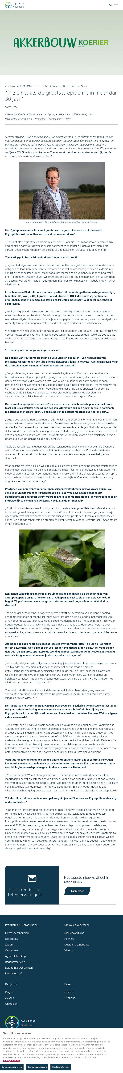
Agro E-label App (15, 956)
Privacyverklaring (11, 1060)
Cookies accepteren (12, 1067)
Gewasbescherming (17, 933)
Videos (68, 950)
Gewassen (11, 950)
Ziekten (9, 998)
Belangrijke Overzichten (19, 967)
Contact (69, 992)
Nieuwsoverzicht (74, 933)
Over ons (69, 998)
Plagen (9, 992)
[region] (61, 1050)
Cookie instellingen (36, 1067)
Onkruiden (11, 1003)
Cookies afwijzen (60, 1067)
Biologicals (11, 938)
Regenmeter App (15, 961)
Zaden (9, 944)
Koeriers (69, 938)
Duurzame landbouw (76, 944)
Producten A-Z (13, 973)
